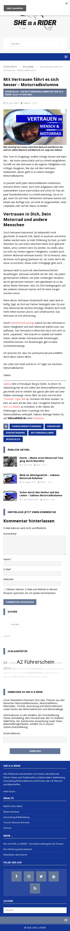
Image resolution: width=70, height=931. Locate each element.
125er (14, 676)
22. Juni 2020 (12, 103)
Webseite (8, 579)
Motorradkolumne (42, 432)
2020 (13, 668)
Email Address (11, 733)
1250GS (59, 662)
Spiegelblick (13, 439)
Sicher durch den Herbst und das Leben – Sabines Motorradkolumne (41, 494)
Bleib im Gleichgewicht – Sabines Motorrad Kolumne (40, 476)
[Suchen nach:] (35, 44)
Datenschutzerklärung (15, 727)
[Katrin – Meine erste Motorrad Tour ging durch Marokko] (10, 461)
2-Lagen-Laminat (50, 673)
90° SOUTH (21, 669)
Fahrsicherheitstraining (26, 426)
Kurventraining (15, 432)
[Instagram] (29, 876)
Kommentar (10, 533)
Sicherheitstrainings (23, 322)
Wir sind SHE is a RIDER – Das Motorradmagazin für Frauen (33, 843)
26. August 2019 (29, 482)
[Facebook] (16, 876)
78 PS (23, 673)
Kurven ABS (53, 426)
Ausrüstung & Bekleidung (16, 817)
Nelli (38, 465)
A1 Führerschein (35, 668)
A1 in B (17, 673)
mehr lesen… (10, 791)
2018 (56, 669)
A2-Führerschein (34, 672)
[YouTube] (54, 876)
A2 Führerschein (35, 661)
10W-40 (44, 677)
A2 (5, 662)
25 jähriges (48, 669)
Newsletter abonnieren (15, 854)
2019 (6, 668)
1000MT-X (22, 677)
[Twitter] (41, 876)
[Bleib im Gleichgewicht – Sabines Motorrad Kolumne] (10, 479)
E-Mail (6, 569)
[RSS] (35, 888)
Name (6, 559)
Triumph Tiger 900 (14, 399)
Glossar (7, 827)
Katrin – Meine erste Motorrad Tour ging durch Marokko (41, 459)
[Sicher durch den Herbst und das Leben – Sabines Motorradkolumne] (10, 496)
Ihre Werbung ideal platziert (17, 849)
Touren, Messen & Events (16, 822)
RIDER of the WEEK (12, 806)
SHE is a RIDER (11, 406)
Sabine (26, 103)
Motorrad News (11, 811)
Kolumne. (39, 418)
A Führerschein (34, 677)
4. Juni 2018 (27, 465)
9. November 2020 (30, 499)
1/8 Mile (12, 662)
